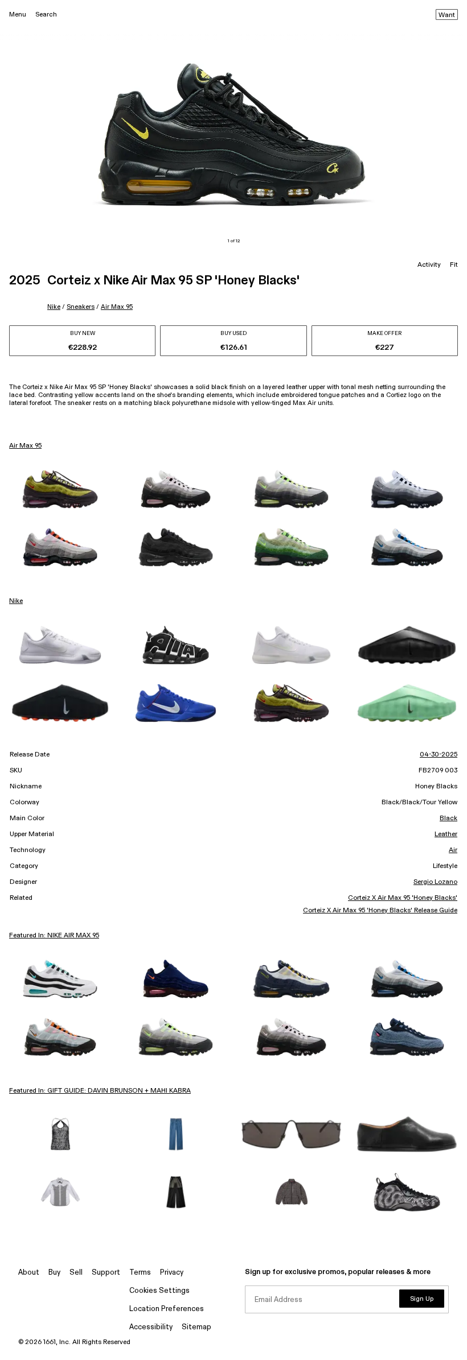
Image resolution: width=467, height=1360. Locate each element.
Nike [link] (16, 601)
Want (447, 15)
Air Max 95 (117, 307)
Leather (446, 834)
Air (453, 850)
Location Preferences (166, 1309)
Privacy (171, 1272)
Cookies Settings (159, 1291)
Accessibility (151, 1327)
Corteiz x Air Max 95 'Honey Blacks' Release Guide (380, 910)
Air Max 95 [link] (25, 446)
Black (448, 818)
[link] (60, 489)
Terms (140, 1272)
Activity (429, 265)
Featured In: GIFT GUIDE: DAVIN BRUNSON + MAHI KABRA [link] (100, 1091)
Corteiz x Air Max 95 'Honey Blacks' (402, 898)
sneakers (81, 307)
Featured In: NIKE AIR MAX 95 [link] (54, 935)
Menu (17, 14)
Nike (53, 307)
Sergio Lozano (435, 882)
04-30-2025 (438, 754)
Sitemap (196, 1327)
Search (46, 14)
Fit (454, 265)
